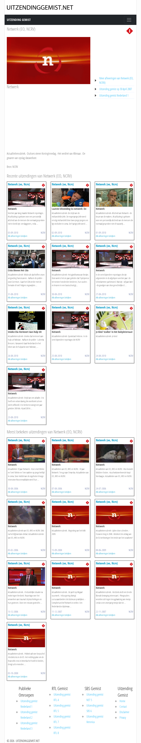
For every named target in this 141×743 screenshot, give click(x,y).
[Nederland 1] (129, 31)
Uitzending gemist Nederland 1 (114, 95)
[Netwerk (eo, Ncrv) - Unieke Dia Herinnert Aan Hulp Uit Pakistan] (26, 320)
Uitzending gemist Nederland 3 (29, 726)
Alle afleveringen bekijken (17, 236)
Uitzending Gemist (19, 20)
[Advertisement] (48, 117)
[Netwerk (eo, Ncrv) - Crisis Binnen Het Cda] (26, 259)
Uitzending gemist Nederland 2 (29, 715)
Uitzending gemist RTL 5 (62, 708)
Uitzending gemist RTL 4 (62, 697)
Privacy (123, 718)
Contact (123, 707)
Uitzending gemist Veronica (94, 719)
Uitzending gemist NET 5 (94, 697)
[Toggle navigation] (129, 19)
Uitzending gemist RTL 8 (62, 730)
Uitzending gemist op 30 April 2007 (115, 89)
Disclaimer (124, 712)
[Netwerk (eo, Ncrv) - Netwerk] (26, 197)
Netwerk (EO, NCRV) (21, 29)
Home (122, 701)
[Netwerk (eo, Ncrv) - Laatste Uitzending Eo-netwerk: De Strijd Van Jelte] (70, 197)
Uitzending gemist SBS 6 (94, 708)
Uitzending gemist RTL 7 (62, 719)
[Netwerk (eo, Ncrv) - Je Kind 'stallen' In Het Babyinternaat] (114, 320)
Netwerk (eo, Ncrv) (19, 184)
